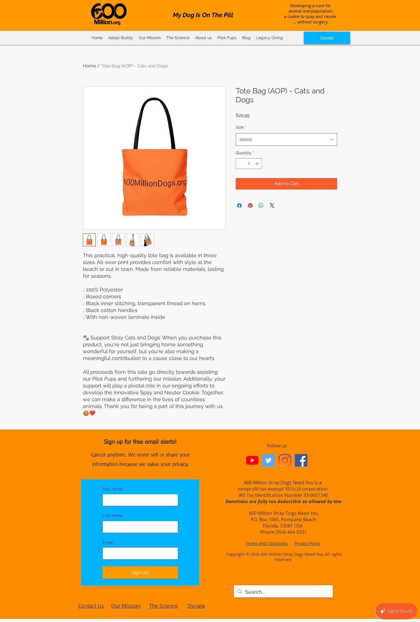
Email (109, 542)
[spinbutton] (249, 164)
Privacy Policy (308, 543)
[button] (177, 38)
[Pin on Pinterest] (250, 205)
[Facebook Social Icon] (301, 460)
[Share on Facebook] (239, 205)
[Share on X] (272, 205)
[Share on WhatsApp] (261, 205)
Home (89, 66)
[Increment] (257, 164)
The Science (163, 605)
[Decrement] (240, 164)
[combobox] (286, 139)
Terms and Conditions (267, 543)
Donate (196, 605)
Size (241, 127)
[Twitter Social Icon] (268, 460)
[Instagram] (285, 460)
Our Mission (126, 605)
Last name (114, 515)
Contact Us (91, 605)
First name (114, 489)
